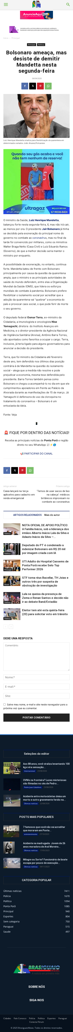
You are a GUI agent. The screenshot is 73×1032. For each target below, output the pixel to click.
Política (41, 44)
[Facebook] (24, 86)
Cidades (7, 1018)
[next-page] (11, 627)
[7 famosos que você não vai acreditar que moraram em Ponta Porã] (11, 831)
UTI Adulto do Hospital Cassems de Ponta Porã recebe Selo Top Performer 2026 (45, 565)
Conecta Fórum (36, 1021)
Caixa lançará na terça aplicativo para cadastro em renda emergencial (19, 495)
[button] (5, 4)
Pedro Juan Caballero (32, 787)
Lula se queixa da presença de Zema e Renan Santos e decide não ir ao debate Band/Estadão (45, 597)
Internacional (29, 771)
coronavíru (38, 237)
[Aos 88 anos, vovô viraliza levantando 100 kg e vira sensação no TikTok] (11, 768)
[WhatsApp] (48, 86)
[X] (32, 86)
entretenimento (30, 834)
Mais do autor (52, 515)
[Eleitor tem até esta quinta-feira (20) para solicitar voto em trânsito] (11, 614)
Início (5, 38)
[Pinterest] (40, 86)
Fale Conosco (20, 1018)
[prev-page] (5, 627)
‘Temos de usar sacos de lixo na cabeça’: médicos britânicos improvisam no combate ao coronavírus (53, 496)
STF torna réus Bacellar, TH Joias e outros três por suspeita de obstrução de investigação (45, 581)
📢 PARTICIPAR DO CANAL (36, 453)
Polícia (32, 1018)
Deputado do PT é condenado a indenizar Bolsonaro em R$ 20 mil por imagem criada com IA (43, 549)
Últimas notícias (31, 803)
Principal (16, 38)
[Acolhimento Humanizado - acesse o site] (36, 15)
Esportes (51, 1018)
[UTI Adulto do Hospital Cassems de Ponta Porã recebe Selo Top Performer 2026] (11, 565)
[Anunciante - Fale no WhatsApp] (36, 181)
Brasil (6, 584)
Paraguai (62, 1018)
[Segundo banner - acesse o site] (36, 29)
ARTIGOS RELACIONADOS (27, 515)
